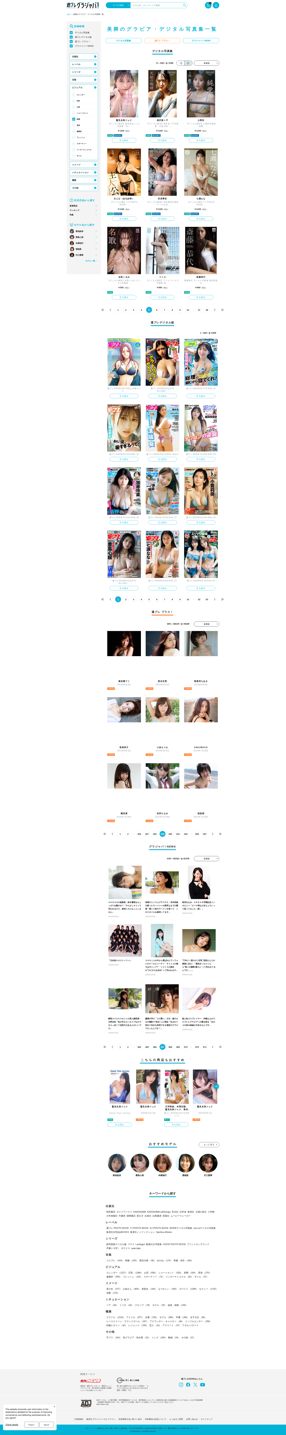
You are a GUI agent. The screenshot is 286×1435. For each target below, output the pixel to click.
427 (147, 834)
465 (147, 1047)
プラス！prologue (136, 1244)
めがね (164, 1260)
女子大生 (198, 1317)
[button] (216, 1086)
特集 (72, 215)
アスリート (172, 1325)
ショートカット (82, 113)
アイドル (135, 1317)
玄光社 (175, 1212)
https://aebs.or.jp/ (102, 1404)
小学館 (211, 1212)
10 (188, 310)
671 (205, 1047)
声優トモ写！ (113, 1248)
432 (186, 834)
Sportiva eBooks (164, 1232)
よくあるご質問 (176, 1419)
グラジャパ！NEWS (84, 46)
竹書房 (122, 1216)
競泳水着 (147, 1260)
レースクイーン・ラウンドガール (127, 1321)
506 (197, 834)
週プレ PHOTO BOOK (117, 1228)
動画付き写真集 (154, 1244)
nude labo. (136, 1248)
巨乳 (78, 101)
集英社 (191, 1212)
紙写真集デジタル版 (116, 1244)
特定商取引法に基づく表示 (130, 1419)
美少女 (114, 1289)
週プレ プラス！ (82, 41)
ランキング (74, 210)
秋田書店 (110, 1212)
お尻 (78, 107)
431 (178, 834)
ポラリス (125, 1248)
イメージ (76, 164)
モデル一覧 (90, 261)
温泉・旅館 (178, 1305)
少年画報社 (112, 1216)
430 (170, 834)
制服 (131, 1260)
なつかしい (168, 1289)
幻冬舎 (183, 1212)
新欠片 (140, 1216)
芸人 (155, 1325)
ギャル (79, 156)
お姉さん (131, 1289)
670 (197, 1047)
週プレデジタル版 (83, 37)
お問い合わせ (192, 1419)
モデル (167, 1317)
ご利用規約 (78, 1419)
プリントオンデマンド (198, 1244)
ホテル (159, 1305)
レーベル (76, 64)
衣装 (74, 80)
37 (199, 310)
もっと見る (209, 1144)
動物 (174, 1337)
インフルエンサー (198, 1321)
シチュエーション (80, 172)
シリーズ (76, 72)
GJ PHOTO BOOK (159, 1228)
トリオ (126, 1305)
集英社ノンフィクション (142, 1232)
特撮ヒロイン (116, 1325)
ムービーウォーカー (181, 1216)
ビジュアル (77, 87)
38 (207, 310)
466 (155, 1047)
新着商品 (73, 206)
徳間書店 (131, 1216)
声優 (182, 1317)
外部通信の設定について (155, 1419)
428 (155, 834)
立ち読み (124, 140)
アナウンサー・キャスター (167, 1321)
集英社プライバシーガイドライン (100, 1419)
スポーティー (82, 143)
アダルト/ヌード (190, 1325)
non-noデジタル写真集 (204, 1228)
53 (207, 599)
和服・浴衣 (183, 1260)
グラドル (115, 1317)
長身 (78, 125)
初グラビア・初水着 (136, 1337)
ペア (112, 1305)
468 (170, 1047)
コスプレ (115, 1260)
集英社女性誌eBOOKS (117, 1232)
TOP (68, 14)
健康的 (79, 131)
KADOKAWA (139, 1212)
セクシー (208, 1289)
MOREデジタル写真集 (181, 1228)
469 (178, 1047)
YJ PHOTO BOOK (139, 1228)
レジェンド (138, 1325)
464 (139, 1047)
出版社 (75, 56)
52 (199, 599)
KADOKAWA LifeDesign (159, 1212)
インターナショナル (84, 150)
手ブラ (114, 1337)
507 (205, 834)
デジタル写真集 (82, 32)
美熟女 (149, 1289)
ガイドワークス (124, 1212)
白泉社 (148, 1216)
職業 (74, 180)
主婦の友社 (201, 1212)
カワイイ (188, 1289)
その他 (75, 188)
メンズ (159, 1337)
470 (186, 1047)
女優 (151, 1317)
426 (139, 834)
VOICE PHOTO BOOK (174, 1244)
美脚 (78, 119)
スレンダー (81, 95)
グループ (143, 1305)
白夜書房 (157, 1216)
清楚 (112, 1293)
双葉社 (166, 1216)
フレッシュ (81, 137)
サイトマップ (206, 1419)
